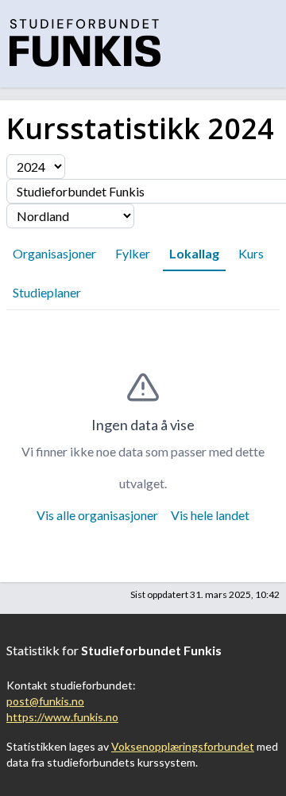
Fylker (132, 253)
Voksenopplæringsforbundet (182, 746)
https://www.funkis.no (62, 717)
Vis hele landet (210, 514)
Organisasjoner (54, 253)
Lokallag (194, 253)
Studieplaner (47, 292)
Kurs (251, 253)
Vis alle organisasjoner (97, 514)
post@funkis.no (45, 701)
